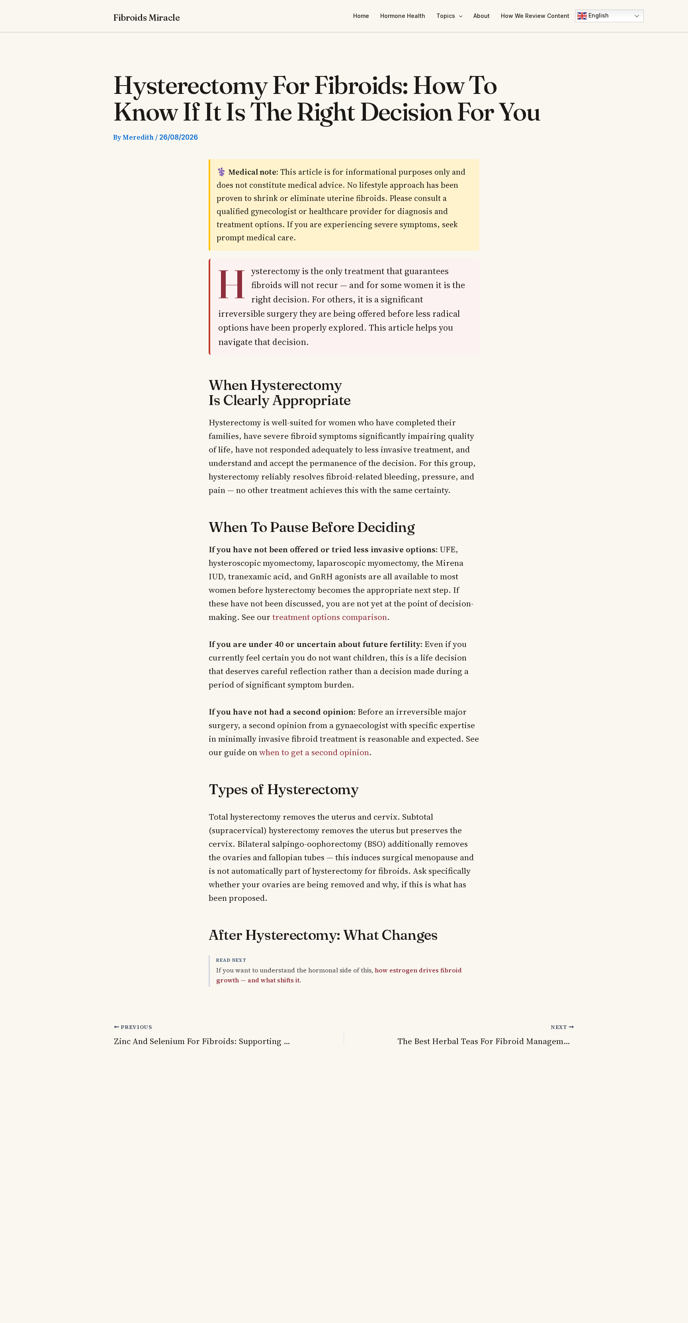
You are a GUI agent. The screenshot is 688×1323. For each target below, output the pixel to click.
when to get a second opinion (314, 752)
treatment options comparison (329, 617)
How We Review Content (535, 15)
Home (361, 15)
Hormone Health (402, 15)
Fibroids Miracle (146, 17)
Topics (445, 15)
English (598, 15)
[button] (458, 16)
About (481, 15)
